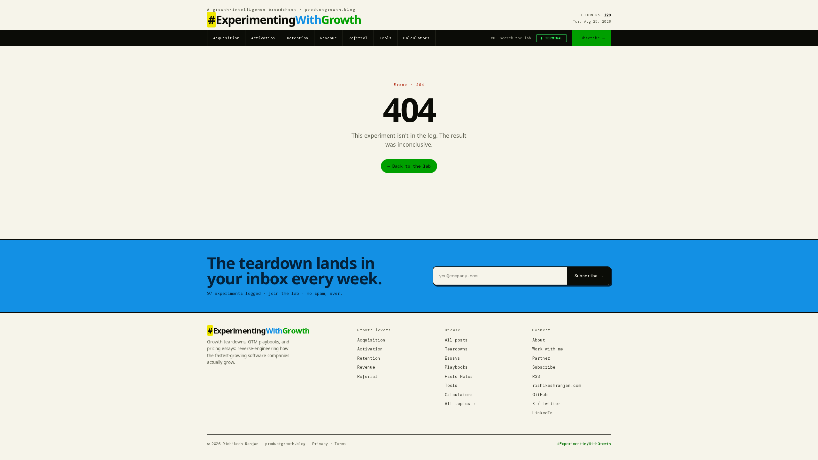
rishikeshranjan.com (556, 385)
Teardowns (456, 349)
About (538, 340)
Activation (263, 38)
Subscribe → (591, 38)
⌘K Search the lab (511, 38)
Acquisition (226, 38)
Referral (358, 38)
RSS (536, 376)
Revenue (328, 38)
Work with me (547, 349)
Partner (541, 358)
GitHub (540, 394)
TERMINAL (551, 38)
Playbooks (456, 367)
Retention (297, 38)
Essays (452, 358)
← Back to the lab (409, 166)
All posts (456, 340)
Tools (385, 38)
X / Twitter (546, 403)
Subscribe (543, 367)
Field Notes (459, 376)
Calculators (416, 38)
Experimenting (284, 20)
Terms (340, 443)
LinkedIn (542, 413)
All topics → (460, 403)
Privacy (320, 443)
